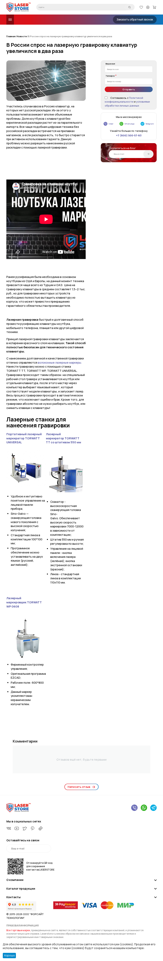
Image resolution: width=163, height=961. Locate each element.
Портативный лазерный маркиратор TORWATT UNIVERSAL (24, 438)
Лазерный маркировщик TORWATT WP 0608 (24, 602)
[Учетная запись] (148, 7)
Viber (111, 123)
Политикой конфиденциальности (124, 100)
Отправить (128, 89)
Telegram (150, 123)
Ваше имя (110, 64)
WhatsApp (129, 123)
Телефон (110, 76)
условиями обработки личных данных (127, 103)
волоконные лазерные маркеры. (60, 362)
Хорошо (9, 955)
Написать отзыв (79, 787)
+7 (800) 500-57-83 (129, 135)
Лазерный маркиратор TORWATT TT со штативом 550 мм (63, 438)
